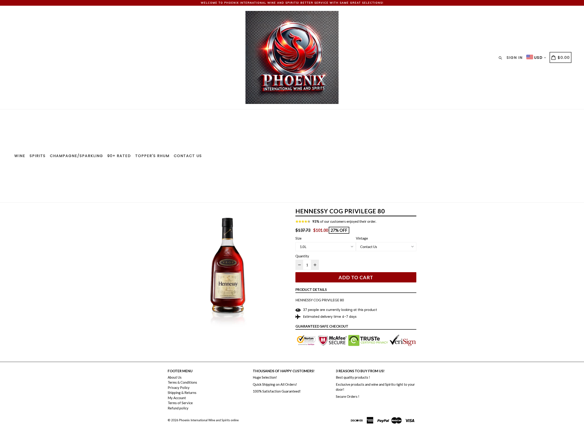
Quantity (302, 256)
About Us (175, 377)
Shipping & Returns (182, 392)
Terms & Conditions (182, 382)
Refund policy (178, 408)
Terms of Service (180, 403)
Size (298, 238)
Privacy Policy (179, 387)
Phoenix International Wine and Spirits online (209, 420)
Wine (19, 155)
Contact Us (188, 155)
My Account (177, 398)
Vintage (362, 238)
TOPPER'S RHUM (152, 155)
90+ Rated (119, 155)
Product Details (311, 289)
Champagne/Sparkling (76, 155)
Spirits (38, 155)
